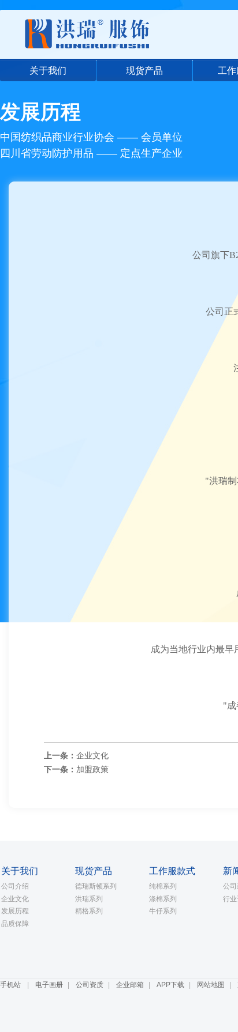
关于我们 (47, 70)
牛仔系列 (163, 911)
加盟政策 (92, 769)
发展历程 (15, 911)
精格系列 (89, 911)
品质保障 (15, 924)
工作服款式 (172, 871)
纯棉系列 (163, 886)
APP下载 (170, 985)
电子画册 (49, 985)
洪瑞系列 (89, 899)
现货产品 (144, 70)
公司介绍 (15, 886)
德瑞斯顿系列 (96, 886)
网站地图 (211, 985)
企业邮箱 (130, 985)
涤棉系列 (163, 899)
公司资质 (89, 985)
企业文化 (92, 755)
